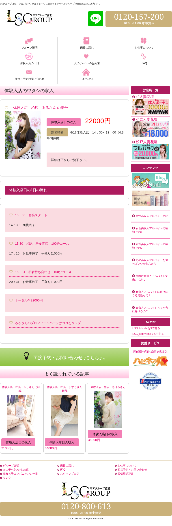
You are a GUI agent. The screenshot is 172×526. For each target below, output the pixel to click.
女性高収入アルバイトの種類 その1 (150, 230)
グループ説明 (11, 465)
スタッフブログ (69, 473)
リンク (7, 477)
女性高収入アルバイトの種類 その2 (150, 246)
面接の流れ (67, 465)
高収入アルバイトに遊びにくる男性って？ (150, 293)
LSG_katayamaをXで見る (148, 333)
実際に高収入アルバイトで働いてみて (150, 277)
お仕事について (127, 465)
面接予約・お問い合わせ (132, 469)
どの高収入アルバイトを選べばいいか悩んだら (150, 262)
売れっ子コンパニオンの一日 (20, 473)
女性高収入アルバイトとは (152, 216)
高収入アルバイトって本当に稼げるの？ (150, 309)
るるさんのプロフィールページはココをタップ (48, 323)
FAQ (62, 469)
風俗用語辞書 (126, 473)
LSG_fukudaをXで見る (146, 328)
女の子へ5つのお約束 (16, 469)
